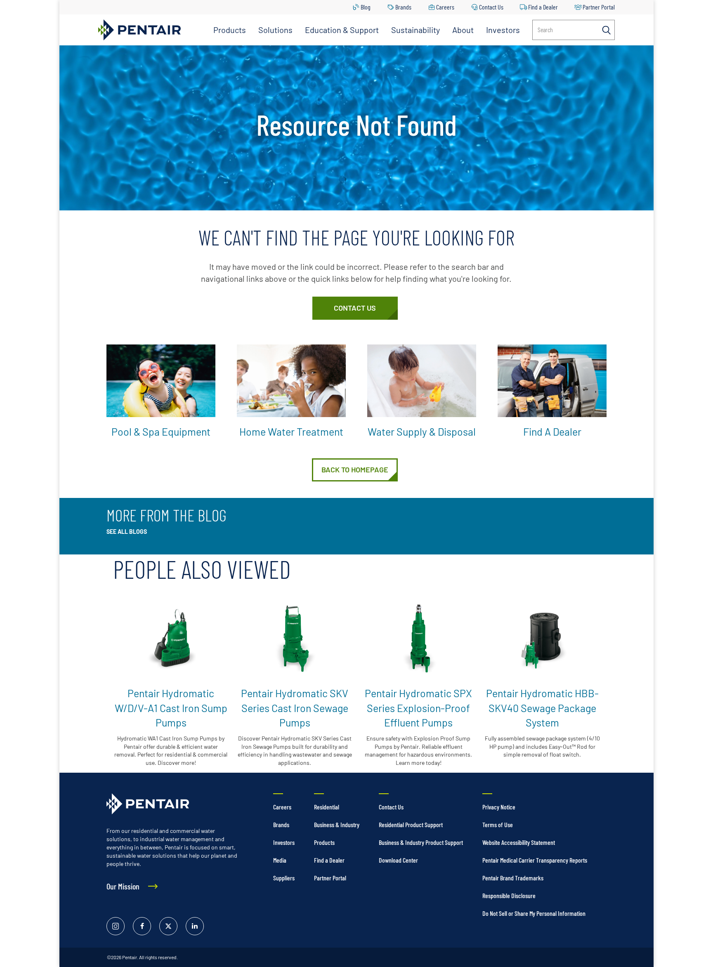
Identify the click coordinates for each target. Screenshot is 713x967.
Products (229, 30)
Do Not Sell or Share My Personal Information (534, 913)
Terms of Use (497, 824)
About (463, 30)
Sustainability (415, 30)
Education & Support (342, 30)
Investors (503, 30)
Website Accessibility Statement (518, 842)
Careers (445, 7)
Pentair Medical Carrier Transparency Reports (534, 860)
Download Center (398, 860)
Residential (326, 807)
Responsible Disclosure (509, 895)
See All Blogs (126, 531)
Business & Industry (336, 824)
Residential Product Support (411, 824)
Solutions (275, 30)
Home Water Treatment (291, 431)
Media (279, 860)
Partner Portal (599, 7)
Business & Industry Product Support (421, 842)
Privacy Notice (498, 807)
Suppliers (284, 878)
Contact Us (491, 7)
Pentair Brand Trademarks (512, 878)
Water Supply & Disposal (422, 431)
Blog (366, 7)
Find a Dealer (543, 7)
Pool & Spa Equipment (160, 431)
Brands (403, 7)
